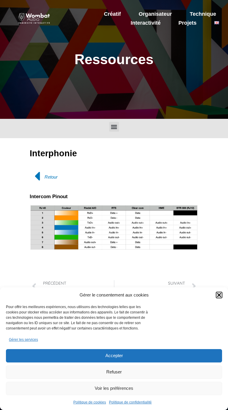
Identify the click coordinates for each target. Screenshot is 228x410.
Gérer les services (23, 340)
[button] (219, 295)
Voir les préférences (114, 388)
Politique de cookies (89, 402)
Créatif (112, 14)
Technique (203, 14)
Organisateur (155, 14)
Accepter (114, 355)
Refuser (114, 371)
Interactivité (146, 23)
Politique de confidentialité (130, 402)
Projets (187, 23)
